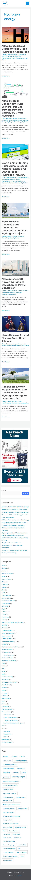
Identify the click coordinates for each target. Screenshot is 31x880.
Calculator (5, 584)
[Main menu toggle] (27, 3)
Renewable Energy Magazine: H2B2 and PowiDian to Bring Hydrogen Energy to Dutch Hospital (14, 392)
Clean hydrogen (21, 760)
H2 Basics (5, 644)
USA (11, 238)
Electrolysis (21, 768)
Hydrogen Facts (7, 649)
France (20, 118)
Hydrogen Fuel (6, 652)
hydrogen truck (7, 827)
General (4, 625)
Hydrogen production (11, 804)
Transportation (6, 712)
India (3, 663)
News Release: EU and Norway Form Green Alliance (15, 338)
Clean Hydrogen (12, 54)
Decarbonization (8, 768)
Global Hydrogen (7, 630)
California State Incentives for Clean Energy (15, 520)
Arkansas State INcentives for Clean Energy (15, 512)
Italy (3, 668)
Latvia (3, 674)
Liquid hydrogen (14, 831)
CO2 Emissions (6, 598)
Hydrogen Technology (14, 122)
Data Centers (6, 603)
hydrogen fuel (8, 789)
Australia (4, 568)
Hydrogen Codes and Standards (12, 647)
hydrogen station (22, 808)
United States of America (10, 856)
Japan (4, 671)
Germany (5, 628)
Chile (3, 590)
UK (3, 725)
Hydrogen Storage (14, 183)
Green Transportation (18, 58)
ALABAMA (7, 731)
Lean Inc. (19, 875)
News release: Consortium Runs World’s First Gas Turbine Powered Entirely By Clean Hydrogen (12, 108)
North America (7, 837)
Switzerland (5, 706)
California (14, 756)
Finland (4, 614)
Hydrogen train (7, 820)
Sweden (4, 704)
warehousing (6, 739)
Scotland (4, 695)
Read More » (5, 76)
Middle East (5, 679)
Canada (4, 54)
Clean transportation (10, 765)
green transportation (10, 785)
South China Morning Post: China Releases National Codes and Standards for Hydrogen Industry (15, 168)
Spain (3, 701)
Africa (3, 565)
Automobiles (7, 714)
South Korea (5, 698)
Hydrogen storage (8, 812)
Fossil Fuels (5, 617)
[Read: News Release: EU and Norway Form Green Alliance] (15, 324)
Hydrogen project (8, 808)
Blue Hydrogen (6, 579)
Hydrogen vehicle (20, 827)
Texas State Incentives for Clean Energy (14, 522)
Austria (4, 571)
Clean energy (7, 760)
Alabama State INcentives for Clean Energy (15, 506)
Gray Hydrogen (6, 636)
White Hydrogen (7, 742)
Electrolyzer (6, 772)
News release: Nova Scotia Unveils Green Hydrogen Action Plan (15, 48)
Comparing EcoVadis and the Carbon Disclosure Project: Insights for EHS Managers (13, 528)
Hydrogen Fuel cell (9, 793)
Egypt (4, 609)
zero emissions (7, 860)
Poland (4, 690)
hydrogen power (7, 800)
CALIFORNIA (7, 734)
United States (21, 852)
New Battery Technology (9, 682)
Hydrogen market (8, 797)
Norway (19, 345)
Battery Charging (7, 573)
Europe (15, 118)
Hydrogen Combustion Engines (13, 723)
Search (4, 490)
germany (6, 777)
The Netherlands (17, 403)
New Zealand (6, 685)
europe (16, 772)
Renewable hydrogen (9, 845)
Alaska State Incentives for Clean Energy (14, 509)
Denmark (5, 606)
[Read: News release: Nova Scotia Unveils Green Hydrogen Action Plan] (15, 34)
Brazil (3, 582)
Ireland (4, 666)
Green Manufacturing (15, 120)
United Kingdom (8, 852)
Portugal (4, 693)
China (3, 177)
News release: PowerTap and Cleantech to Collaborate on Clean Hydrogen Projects (14, 227)
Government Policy (23, 177)
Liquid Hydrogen (9, 655)
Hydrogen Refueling (11, 720)
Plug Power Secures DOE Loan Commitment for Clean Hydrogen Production (12, 545)
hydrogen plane (20, 797)
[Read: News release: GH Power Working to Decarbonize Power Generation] (15, 267)
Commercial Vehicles (8, 600)
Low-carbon (6, 834)
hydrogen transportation (10, 823)
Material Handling (7, 676)
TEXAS (5, 736)
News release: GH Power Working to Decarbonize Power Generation (14, 283)
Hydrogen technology (11, 816)
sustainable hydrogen (9, 848)
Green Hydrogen (11, 56)
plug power (17, 837)
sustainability (22, 845)
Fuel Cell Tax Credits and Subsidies (12, 622)
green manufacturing (11, 781)
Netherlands (16, 834)
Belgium (4, 576)
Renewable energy (9, 841)
